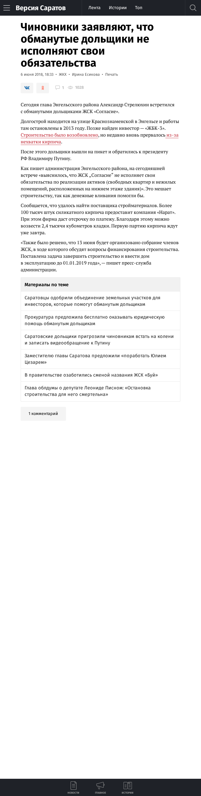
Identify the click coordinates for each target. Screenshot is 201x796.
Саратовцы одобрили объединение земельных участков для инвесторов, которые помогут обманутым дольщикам (92, 301)
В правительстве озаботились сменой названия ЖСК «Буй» (91, 375)
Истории (118, 7)
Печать (111, 74)
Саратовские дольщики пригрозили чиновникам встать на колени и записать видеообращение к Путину (99, 339)
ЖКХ (62, 74)
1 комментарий (43, 413)
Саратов (41, 8)
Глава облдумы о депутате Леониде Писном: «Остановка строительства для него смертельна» (88, 391)
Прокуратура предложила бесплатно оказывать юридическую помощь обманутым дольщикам (95, 320)
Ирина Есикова (86, 74)
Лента (94, 7)
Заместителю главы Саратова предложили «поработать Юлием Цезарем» (95, 359)
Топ (138, 7)
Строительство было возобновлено (59, 135)
